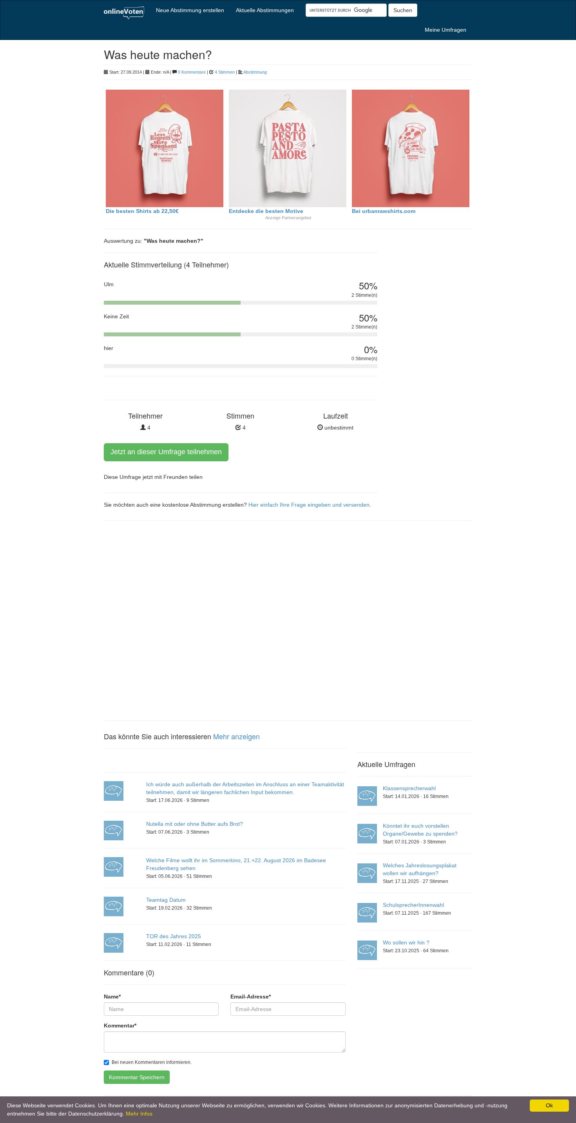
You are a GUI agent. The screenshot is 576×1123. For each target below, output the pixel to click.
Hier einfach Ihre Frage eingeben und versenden (309, 505)
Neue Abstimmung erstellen (190, 10)
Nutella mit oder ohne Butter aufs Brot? (194, 824)
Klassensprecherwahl (409, 788)
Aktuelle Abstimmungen (265, 10)
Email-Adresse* (250, 996)
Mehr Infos (139, 1113)
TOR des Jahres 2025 (173, 936)
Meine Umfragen (445, 30)
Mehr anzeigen (236, 736)
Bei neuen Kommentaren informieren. (152, 1062)
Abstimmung (255, 72)
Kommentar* (120, 1025)
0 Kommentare (192, 72)
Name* (112, 996)
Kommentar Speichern (137, 1077)
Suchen (402, 10)
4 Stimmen (225, 72)
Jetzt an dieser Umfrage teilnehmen (166, 452)
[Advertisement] (431, 370)
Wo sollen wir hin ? (406, 942)
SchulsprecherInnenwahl (413, 905)
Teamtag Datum (166, 900)
